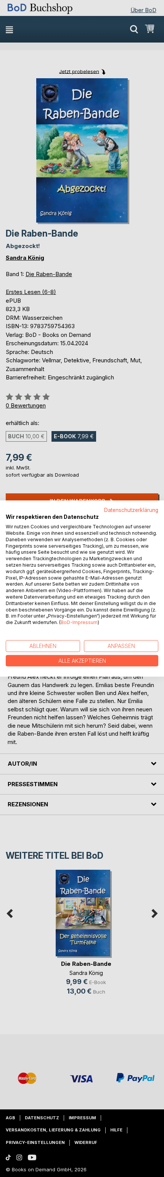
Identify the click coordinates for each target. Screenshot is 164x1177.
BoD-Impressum (79, 622)
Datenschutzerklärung (131, 510)
